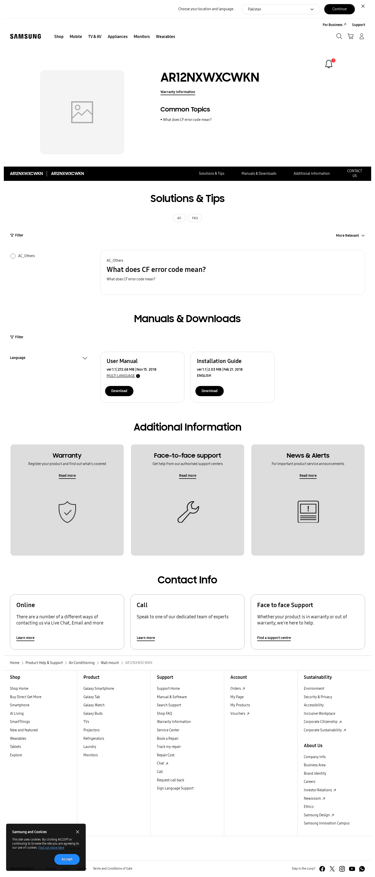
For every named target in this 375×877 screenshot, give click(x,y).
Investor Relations (318, 790)
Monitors (90, 755)
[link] (328, 64)
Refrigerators (93, 738)
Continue (339, 9)
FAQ (195, 218)
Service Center (168, 730)
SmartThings (20, 722)
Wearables (18, 738)
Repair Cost (165, 755)
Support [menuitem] (358, 25)
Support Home (168, 688)
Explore (16, 755)
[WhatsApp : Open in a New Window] (362, 869)
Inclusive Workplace (319, 713)
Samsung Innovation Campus (326, 823)
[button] (232, 272)
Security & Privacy (318, 697)
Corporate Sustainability (323, 730)
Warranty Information (177, 92)
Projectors (91, 730)
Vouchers (238, 713)
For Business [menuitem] (332, 25)
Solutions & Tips (211, 173)
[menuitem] (59, 37)
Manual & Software (172, 697)
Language (17, 358)
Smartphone (19, 705)
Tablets (15, 747)
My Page (237, 697)
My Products (240, 705)
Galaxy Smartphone (98, 688)
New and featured (24, 730)
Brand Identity (315, 773)
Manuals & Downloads (259, 173)
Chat (161, 763)
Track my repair (169, 747)
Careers (309, 782)
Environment (314, 688)
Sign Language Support (175, 788)
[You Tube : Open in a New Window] (352, 869)
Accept (66, 859)
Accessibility (314, 705)
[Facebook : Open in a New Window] (322, 869)
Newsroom (313, 798)
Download (119, 391)
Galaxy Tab (91, 697)
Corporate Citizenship (321, 722)
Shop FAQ (164, 713)
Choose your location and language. (206, 9)
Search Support (169, 705)
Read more (67, 475)
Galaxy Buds (93, 713)
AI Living (17, 713)
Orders (236, 688)
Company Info (315, 757)
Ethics (309, 807)
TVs (86, 722)
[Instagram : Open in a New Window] (342, 869)
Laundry (89, 747)
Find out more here (51, 847)
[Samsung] (25, 36)
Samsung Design (317, 815)
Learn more (25, 638)
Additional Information (312, 173)
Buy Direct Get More (25, 697)
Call (160, 772)
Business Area (315, 765)
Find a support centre (274, 638)
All (179, 218)
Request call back (170, 780)
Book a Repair (168, 738)
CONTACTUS (354, 173)
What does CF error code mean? (187, 120)
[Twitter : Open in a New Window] (332, 869)
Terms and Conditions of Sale (112, 868)
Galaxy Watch (94, 705)
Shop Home (19, 688)
